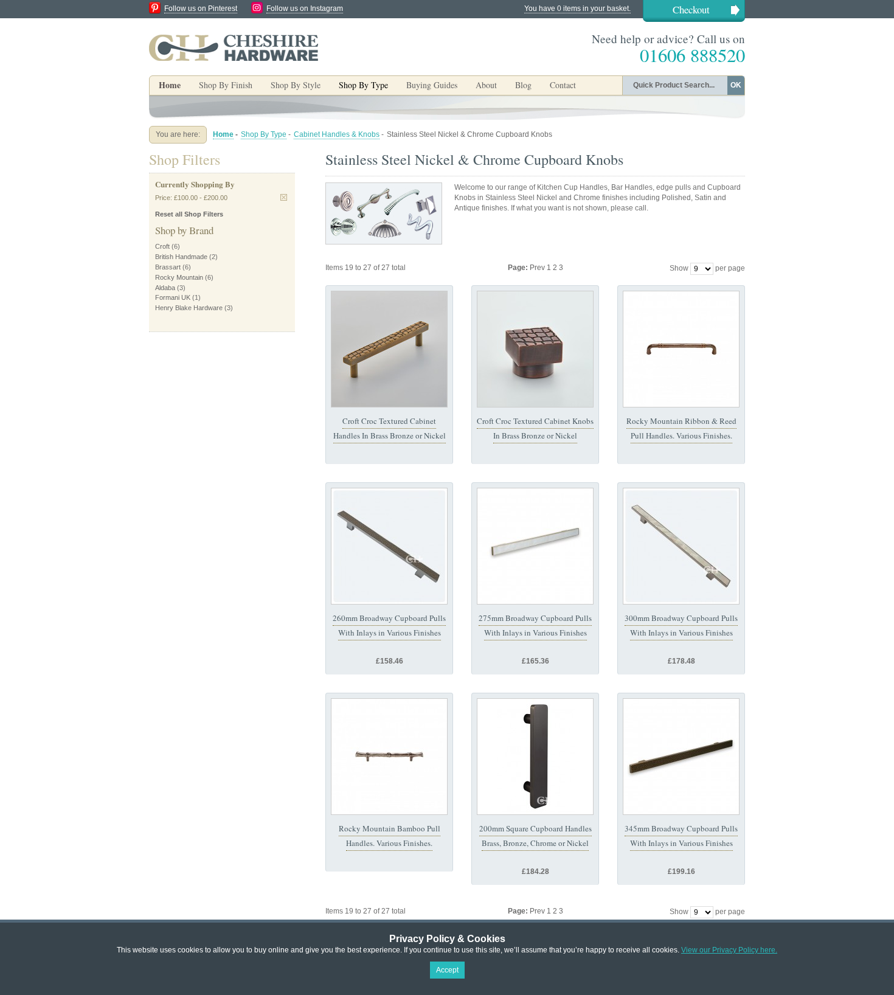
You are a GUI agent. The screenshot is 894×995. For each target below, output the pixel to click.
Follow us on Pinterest (200, 8)
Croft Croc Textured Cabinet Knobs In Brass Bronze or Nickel (535, 428)
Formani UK (172, 297)
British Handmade (181, 256)
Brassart (168, 267)
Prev (538, 267)
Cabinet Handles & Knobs (336, 134)
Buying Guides (431, 85)
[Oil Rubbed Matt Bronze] (535, 756)
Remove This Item (283, 197)
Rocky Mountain (179, 277)
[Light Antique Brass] (389, 349)
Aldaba (165, 287)
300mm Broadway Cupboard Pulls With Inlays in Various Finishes (681, 625)
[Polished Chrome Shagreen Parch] (389, 546)
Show (679, 268)
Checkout (691, 9)
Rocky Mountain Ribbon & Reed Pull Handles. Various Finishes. (681, 428)
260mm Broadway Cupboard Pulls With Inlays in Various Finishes (389, 625)
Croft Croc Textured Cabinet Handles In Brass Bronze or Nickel (389, 428)
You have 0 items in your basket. (577, 8)
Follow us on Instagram (304, 8)
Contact (563, 85)
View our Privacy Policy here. (729, 950)
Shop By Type (263, 134)
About (486, 85)
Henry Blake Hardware (189, 307)
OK (735, 85)
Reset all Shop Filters (189, 214)
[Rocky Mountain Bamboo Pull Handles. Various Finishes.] (389, 756)
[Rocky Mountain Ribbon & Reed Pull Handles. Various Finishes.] (681, 349)
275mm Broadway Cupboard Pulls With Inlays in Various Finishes (535, 625)
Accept (447, 970)
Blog (523, 85)
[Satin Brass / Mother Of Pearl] (535, 546)
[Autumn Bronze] (535, 349)
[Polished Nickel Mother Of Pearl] (681, 546)
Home (170, 84)
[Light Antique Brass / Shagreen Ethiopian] (681, 756)
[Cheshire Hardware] (233, 47)
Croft (162, 246)
